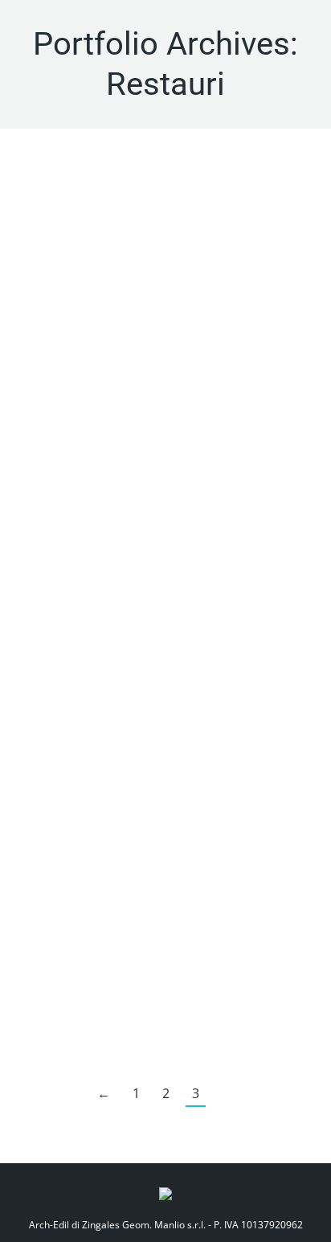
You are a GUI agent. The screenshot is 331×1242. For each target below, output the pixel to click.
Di (255, 505)
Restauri (198, 505)
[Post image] (165, 303)
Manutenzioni (144, 505)
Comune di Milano (68, 505)
